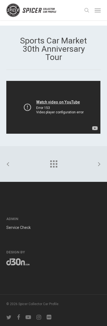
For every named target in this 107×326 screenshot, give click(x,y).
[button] (98, 10)
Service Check (18, 227)
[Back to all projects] (53, 162)
